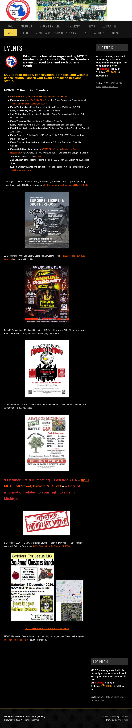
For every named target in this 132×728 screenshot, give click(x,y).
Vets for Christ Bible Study (38, 100)
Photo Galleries (94, 32)
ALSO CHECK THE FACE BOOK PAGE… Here (47, 629)
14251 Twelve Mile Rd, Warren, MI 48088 (52, 546)
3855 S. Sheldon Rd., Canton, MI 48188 (28, 104)
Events (10, 32)
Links (115, 32)
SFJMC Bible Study (50, 149)
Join (25, 32)
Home (9, 26)
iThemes (124, 716)
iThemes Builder (109, 716)
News (91, 26)
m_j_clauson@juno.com (15, 640)
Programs (74, 26)
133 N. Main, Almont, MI (21, 170)
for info (38, 156)
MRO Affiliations (50, 26)
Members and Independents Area (56, 32)
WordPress (123, 720)
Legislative (109, 26)
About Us (26, 26)
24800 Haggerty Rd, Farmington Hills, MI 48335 (66, 185)
